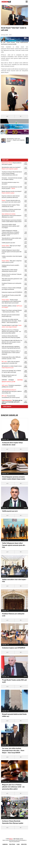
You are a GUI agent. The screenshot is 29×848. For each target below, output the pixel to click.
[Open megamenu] (26, 1)
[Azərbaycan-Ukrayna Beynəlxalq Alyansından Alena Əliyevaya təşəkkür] (14, 807)
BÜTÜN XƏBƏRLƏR (7, 406)
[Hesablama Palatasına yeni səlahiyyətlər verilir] (14, 599)
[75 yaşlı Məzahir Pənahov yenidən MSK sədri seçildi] (14, 666)
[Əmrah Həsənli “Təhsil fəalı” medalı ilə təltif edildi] (14, 15)
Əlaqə (18, 844)
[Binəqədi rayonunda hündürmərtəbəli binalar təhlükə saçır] (14, 700)
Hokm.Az (11, 838)
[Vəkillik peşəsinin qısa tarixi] (14, 497)
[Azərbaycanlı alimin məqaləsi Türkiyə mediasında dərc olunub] (14, 428)
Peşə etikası (12, 844)
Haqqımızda (5, 844)
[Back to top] (25, 844)
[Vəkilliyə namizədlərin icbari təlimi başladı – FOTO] (14, 565)
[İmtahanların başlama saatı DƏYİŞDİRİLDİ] (14, 633)
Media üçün (24, 844)
